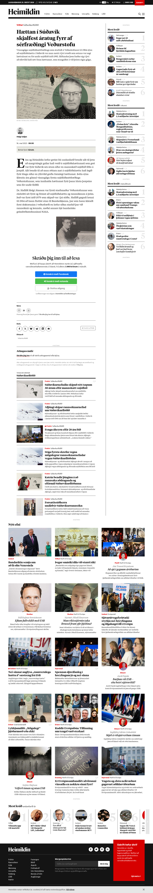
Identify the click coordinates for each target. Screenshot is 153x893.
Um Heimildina (37, 871)
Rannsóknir (57, 14)
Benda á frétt (36, 874)
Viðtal (20, 25)
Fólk (67, 14)
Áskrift (33, 865)
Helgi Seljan (22, 136)
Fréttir (47, 14)
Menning (75, 14)
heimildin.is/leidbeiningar (66, 294)
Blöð (33, 862)
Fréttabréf (35, 868)
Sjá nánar (70, 889)
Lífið (103, 14)
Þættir (11, 879)
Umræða (85, 14)
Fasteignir (35, 859)
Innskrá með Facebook (57, 274)
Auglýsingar (36, 876)
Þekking (95, 14)
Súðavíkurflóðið (31, 25)
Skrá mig (104, 863)
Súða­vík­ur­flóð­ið (23, 338)
